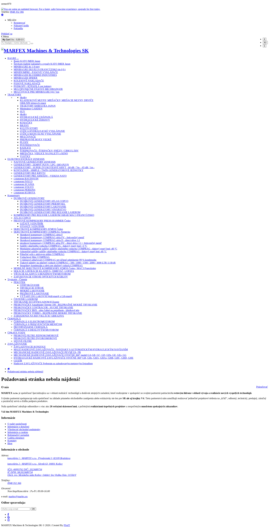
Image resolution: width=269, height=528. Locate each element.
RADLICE (25, 148)
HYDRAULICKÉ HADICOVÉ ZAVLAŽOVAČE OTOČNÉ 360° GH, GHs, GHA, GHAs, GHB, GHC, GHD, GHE (73, 358)
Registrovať (19, 22)
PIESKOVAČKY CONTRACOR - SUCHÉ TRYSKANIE (43, 307)
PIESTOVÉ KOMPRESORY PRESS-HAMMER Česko (42, 220)
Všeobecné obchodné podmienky (23, 429)
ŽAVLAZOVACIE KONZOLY (30, 346)
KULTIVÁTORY (29, 128)
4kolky (23, 97)
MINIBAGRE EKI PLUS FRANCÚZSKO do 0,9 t (40, 69)
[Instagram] (8, 520)
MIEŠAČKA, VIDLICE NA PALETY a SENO (44, 153)
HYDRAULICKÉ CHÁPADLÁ (36, 117)
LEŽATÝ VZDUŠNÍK (31, 223)
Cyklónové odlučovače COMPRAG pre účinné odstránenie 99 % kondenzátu (58, 260)
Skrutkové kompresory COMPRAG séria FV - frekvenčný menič (52, 237)
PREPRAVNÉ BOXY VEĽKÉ (35, 139)
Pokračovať (262, 386)
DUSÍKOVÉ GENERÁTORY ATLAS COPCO (44, 201)
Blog (9, 443)
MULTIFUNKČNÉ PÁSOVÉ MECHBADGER (38, 89)
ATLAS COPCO (22, 218)
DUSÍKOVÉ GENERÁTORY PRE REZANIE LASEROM (50, 212)
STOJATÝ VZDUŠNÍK (32, 226)
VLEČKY (25, 156)
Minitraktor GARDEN (31, 108)
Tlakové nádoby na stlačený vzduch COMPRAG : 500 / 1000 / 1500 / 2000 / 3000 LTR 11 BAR (68, 262)
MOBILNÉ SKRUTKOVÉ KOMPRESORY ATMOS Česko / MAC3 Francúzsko (55, 268)
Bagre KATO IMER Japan (27, 61)
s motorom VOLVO (24, 187)
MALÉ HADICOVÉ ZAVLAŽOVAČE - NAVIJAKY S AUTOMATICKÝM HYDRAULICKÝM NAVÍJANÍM (71, 349)
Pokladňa (18, 28)
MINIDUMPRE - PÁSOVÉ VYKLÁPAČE (36, 72)
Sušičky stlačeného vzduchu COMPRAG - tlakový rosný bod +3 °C (53, 246)
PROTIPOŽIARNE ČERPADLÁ (31, 327)
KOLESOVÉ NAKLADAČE (29, 80)
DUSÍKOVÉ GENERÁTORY (29, 198)
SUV (22, 111)
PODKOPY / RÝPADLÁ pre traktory (33, 86)
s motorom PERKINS (24, 190)
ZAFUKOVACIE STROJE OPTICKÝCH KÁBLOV (41, 276)
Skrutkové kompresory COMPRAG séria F (41, 234)
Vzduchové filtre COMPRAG (35, 257)
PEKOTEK (19, 282)
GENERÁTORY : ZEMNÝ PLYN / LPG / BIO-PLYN (41, 164)
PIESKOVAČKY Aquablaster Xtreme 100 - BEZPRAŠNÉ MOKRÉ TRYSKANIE (55, 304)
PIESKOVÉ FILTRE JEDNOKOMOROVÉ (36, 335)
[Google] (8, 517)
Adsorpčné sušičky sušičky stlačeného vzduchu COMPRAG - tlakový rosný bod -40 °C (63, 251)
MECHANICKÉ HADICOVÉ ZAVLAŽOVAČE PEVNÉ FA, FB (47, 352)
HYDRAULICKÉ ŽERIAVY (35, 120)
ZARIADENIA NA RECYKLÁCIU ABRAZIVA (39, 316)
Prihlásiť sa (6, 33)
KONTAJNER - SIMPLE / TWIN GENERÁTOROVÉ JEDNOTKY (48, 170)
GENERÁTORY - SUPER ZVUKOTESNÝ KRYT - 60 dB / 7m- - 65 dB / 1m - (54, 167)
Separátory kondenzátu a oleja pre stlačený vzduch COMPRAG (51, 265)
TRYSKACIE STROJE (32, 288)
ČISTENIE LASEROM (26, 299)
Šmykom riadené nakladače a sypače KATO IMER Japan (42, 64)
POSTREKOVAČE (30, 145)
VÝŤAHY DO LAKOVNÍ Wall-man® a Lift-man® (46, 296)
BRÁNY (24, 125)
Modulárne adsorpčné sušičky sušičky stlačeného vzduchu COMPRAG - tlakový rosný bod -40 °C (68, 248)
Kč (265, 42)
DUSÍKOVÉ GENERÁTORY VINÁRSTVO (43, 209)
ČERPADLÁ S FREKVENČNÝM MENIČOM (38, 324)
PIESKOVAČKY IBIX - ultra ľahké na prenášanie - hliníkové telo (46, 310)
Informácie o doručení (18, 426)
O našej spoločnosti (17, 424)
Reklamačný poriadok (18, 435)
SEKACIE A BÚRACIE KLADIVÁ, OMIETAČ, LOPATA (44, 271)
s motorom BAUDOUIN (26, 178)
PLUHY (24, 142)
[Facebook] (8, 514)
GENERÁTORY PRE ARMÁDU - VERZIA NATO (40, 176)
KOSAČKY (26, 122)
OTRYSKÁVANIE (30, 285)
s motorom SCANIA (24, 184)
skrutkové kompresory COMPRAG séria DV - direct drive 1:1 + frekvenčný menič (61, 243)
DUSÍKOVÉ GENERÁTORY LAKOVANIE (43, 206)
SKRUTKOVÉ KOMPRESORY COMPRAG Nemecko (42, 232)
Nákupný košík (21, 25)
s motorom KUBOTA (24, 192)
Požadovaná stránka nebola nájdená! (25, 371)
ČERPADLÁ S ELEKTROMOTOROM (34, 321)
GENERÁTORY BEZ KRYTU (30, 173)
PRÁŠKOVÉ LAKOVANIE (34, 293)
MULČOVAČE (28, 136)
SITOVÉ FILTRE (23, 341)
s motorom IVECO (23, 181)
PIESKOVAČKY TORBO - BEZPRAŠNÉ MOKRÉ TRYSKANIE (48, 313)
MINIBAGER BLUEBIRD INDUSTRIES (35, 75)
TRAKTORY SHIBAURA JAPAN (38, 106)
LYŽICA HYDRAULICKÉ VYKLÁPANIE (42, 131)
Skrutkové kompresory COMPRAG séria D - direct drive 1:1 (50, 240)
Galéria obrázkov (15, 438)
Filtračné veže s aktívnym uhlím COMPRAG (42, 254)
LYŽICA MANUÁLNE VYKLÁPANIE (40, 134)
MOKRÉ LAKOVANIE (32, 290)
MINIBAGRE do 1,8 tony (27, 66)
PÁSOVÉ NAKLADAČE (27, 83)
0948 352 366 (17, 12)
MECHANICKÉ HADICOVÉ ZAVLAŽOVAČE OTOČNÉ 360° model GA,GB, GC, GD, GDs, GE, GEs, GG (70, 355)
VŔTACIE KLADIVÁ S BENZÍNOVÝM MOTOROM (42, 274)
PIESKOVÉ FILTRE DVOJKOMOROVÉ (35, 338)
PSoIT (67, 525)
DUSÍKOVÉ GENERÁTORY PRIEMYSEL (42, 204)
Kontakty (12, 440)
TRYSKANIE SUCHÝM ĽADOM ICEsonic (36, 302)
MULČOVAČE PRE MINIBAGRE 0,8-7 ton (36, 92)
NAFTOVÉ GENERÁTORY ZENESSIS (35, 162)
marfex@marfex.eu (18, 496)
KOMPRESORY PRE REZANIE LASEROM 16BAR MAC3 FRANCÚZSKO (54, 215)
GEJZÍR (18, 360)
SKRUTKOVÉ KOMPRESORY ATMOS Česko (38, 229)
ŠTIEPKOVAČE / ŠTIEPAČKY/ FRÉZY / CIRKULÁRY (49, 150)
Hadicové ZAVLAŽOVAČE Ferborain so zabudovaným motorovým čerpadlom (53, 363)
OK (33, 509)
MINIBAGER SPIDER (25, 78)
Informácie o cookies (17, 432)
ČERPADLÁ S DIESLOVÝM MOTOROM (36, 330)
